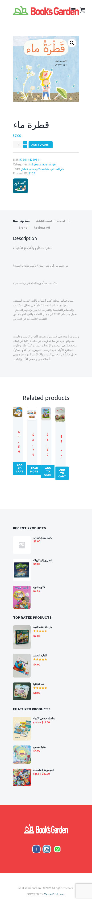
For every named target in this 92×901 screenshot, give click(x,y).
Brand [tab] (23, 227)
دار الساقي (57, 168)
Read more (34, 470)
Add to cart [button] (19, 468)
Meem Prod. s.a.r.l (55, 894)
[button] (72, 43)
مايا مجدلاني (42, 168)
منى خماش (27, 168)
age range (49, 164)
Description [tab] (21, 221)
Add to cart (40, 144)
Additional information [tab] (53, 221)
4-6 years (35, 164)
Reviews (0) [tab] (42, 227)
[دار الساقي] (20, 185)
